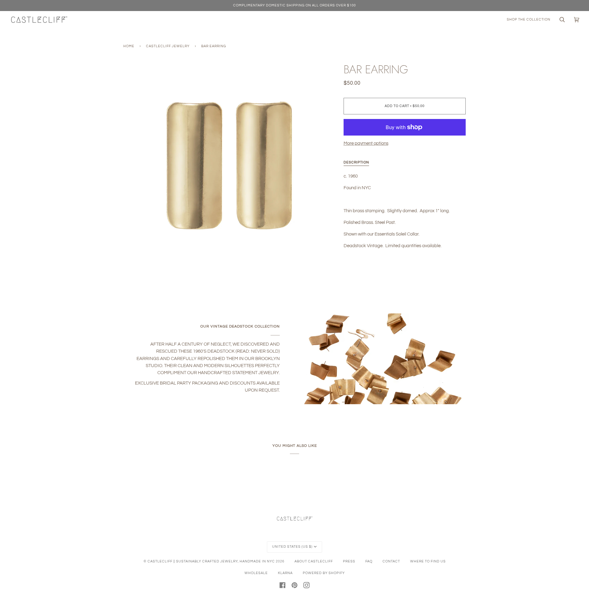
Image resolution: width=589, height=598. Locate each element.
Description (356, 162)
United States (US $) (292, 546)
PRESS (349, 561)
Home (128, 46)
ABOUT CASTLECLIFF (313, 561)
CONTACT (391, 561)
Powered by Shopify (324, 573)
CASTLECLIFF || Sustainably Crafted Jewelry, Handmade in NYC (211, 561)
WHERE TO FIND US (428, 561)
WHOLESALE (256, 573)
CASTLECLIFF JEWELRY (168, 46)
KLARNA (285, 573)
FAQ (368, 561)
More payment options (366, 143)
